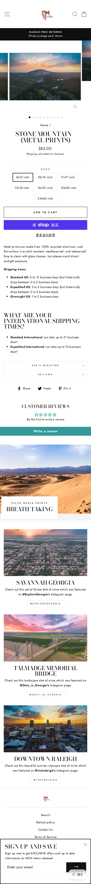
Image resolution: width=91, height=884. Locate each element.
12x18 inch (22, 188)
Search (45, 815)
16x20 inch (45, 188)
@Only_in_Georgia (45, 694)
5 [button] (44, 118)
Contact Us (45, 829)
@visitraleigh (46, 779)
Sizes (45, 169)
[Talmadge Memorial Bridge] (45, 638)
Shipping (32, 154)
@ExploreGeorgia (45, 603)
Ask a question (45, 365)
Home (44, 125)
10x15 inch (45, 177)
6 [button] (48, 118)
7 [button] (51, 118)
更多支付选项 (45, 235)
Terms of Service (45, 837)
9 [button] (58, 118)
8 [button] (55, 118)
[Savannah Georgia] (45, 552)
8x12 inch (22, 177)
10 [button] (62, 118)
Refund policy (45, 822)
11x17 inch (68, 177)
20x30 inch (68, 188)
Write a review (45, 431)
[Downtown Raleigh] (45, 728)
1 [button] (30, 117)
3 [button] (37, 118)
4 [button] (41, 118)
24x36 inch (45, 198)
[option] (45, 34)
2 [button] (34, 118)
